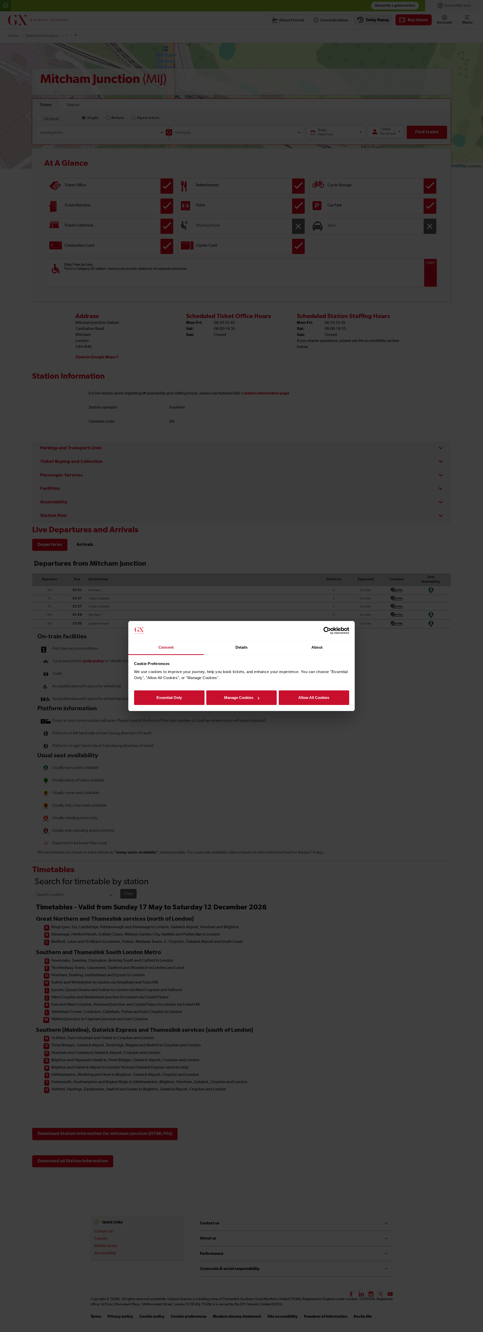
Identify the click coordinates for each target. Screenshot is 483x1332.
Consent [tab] (166, 647)
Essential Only (169, 697)
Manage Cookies (238, 697)
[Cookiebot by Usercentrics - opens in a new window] (327, 631)
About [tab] (317, 647)
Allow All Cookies (313, 697)
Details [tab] (241, 647)
